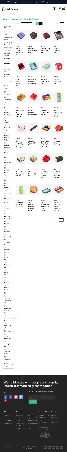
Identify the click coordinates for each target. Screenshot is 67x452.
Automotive (7, 210)
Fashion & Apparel (8, 281)
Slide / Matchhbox (7, 155)
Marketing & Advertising (7, 310)
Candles (7, 231)
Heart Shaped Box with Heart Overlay (20, 144)
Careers (18, 428)
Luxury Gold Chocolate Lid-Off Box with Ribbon (45, 144)
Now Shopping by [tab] (7, 26)
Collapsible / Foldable (8, 114)
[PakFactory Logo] (10, 9)
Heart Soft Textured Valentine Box (44, 175)
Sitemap (30, 428)
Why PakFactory (20, 415)
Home (9, 293)
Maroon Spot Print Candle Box (45, 50)
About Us (18, 418)
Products (6, 415)
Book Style (7, 106)
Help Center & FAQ (33, 418)
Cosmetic (6, 258)
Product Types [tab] (6, 365)
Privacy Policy (31, 426)
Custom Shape (7, 121)
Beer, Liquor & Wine (8, 217)
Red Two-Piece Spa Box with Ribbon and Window (57, 206)
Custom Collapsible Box (57, 81)
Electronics (7, 273)
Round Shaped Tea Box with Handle (57, 113)
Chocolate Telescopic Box (31, 143)
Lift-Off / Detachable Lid (7, 138)
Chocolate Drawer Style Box (32, 174)
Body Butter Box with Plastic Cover (32, 112)
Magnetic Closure (8, 146)
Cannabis (7, 237)
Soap (8, 331)
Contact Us (19, 420)
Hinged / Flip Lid (7, 129)
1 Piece (7, 94)
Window (7, 359)
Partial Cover (7, 164)
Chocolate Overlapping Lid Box (20, 174)
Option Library (7, 420)
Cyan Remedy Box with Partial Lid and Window (45, 206)
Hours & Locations (20, 426)
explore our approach (52, 2)
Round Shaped (8, 186)
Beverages (7, 225)
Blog (29, 415)
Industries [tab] (7, 203)
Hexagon (7, 193)
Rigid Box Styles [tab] (7, 87)
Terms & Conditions (33, 423)
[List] (40, 23)
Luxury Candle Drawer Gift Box (20, 51)
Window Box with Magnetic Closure (20, 113)
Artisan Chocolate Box (57, 50)
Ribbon (7, 198)
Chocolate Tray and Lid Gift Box (45, 112)
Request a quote (20, 423)
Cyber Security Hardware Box (19, 82)
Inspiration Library (8, 423)
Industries (6, 418)
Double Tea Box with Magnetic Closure (57, 175)
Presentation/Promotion (10, 319)
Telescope (7, 179)
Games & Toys (7, 289)
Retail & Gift (7, 327)
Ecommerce (7, 266)
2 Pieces (7, 99)
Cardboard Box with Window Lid (32, 81)
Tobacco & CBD (7, 353)
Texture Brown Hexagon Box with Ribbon (31, 206)
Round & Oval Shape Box (45, 81)
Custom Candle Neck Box (32, 50)
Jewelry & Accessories (7, 301)
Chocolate (7, 243)
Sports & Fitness (8, 337)
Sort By (18, 24)
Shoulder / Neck (7, 171)
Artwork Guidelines (33, 420)
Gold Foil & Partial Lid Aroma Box (19, 204)
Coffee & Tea (7, 251)
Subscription (7, 345)
